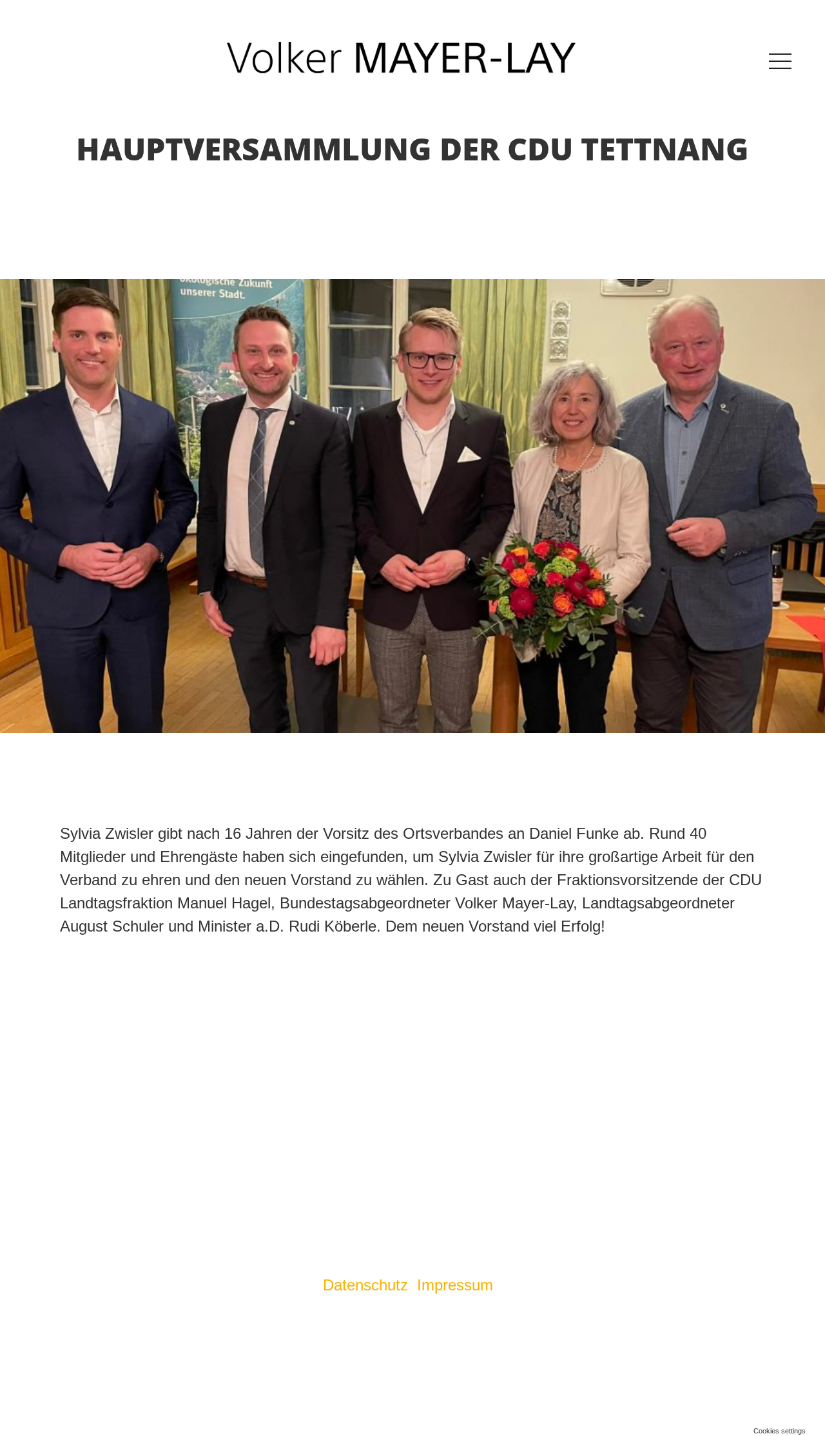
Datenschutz (365, 1285)
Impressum (457, 1285)
